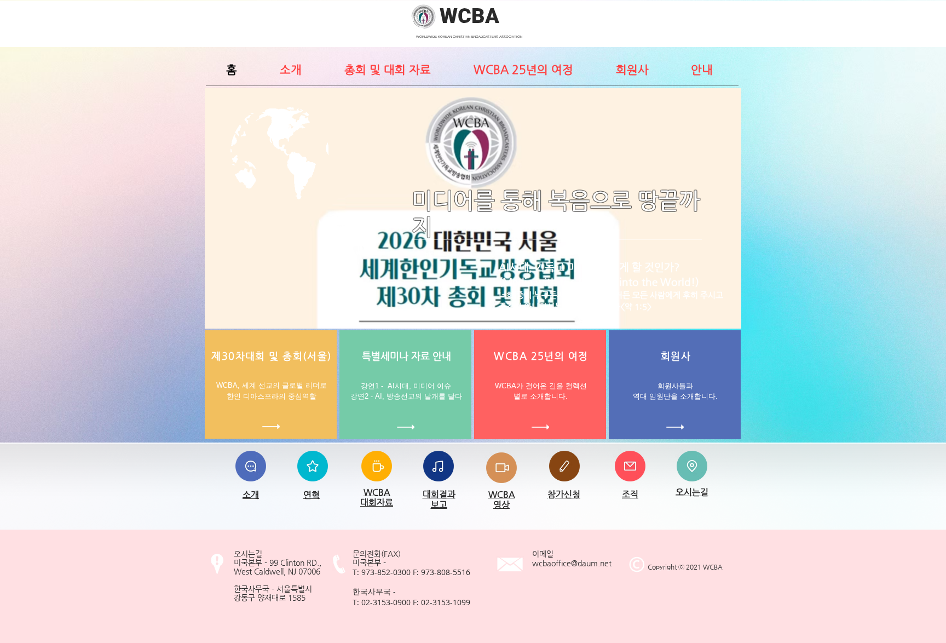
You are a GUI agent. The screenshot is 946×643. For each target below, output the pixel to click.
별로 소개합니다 (540, 396)
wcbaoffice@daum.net (572, 563)
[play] (718, 319)
